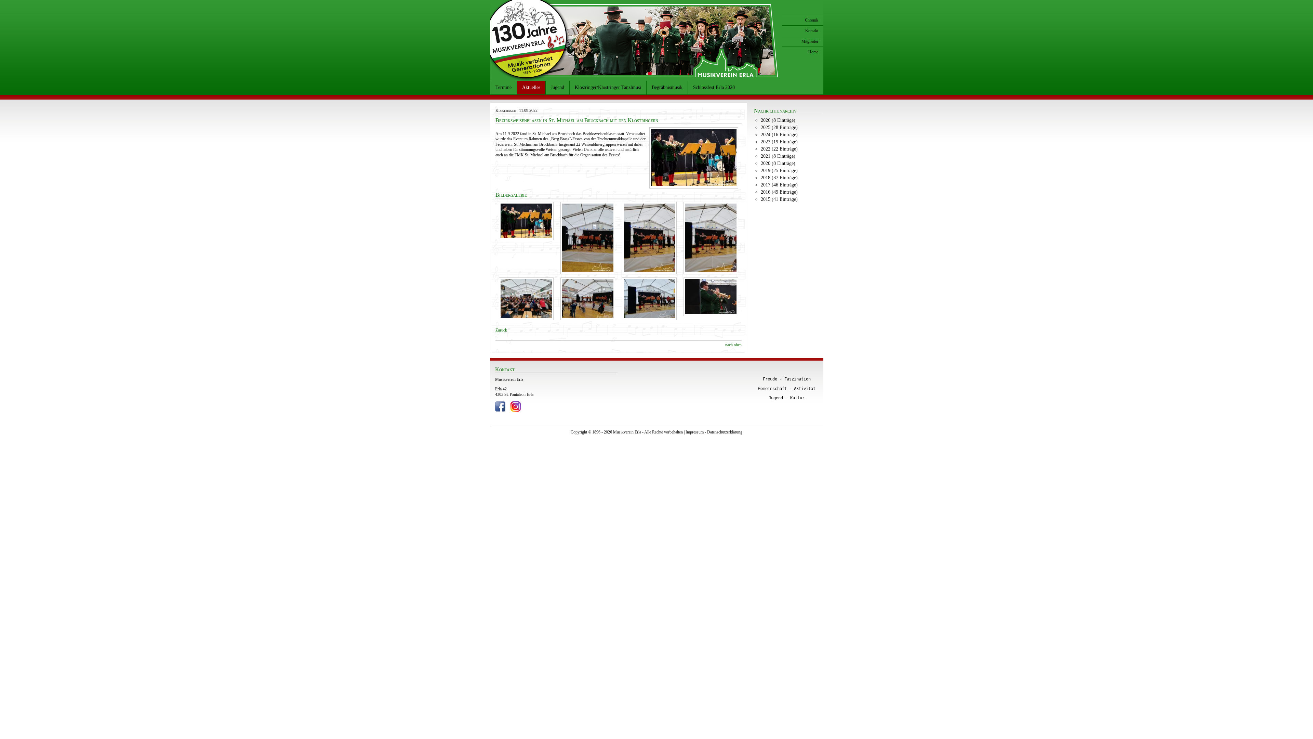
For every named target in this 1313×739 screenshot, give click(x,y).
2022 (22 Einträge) (779, 149)
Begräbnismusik (667, 87)
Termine (503, 87)
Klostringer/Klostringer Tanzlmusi (608, 87)
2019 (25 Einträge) (779, 170)
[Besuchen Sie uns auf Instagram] (515, 410)
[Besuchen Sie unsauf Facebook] (500, 410)
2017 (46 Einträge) (779, 184)
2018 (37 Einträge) (779, 177)
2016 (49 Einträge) (779, 192)
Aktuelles (531, 87)
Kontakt (811, 30)
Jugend (557, 87)
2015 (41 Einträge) (779, 199)
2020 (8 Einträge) (778, 163)
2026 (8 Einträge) (778, 120)
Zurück (501, 330)
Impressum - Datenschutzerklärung (714, 432)
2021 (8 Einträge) (778, 156)
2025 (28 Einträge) (779, 127)
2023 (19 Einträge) (779, 141)
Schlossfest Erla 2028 (714, 87)
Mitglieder (809, 41)
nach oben (733, 344)
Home (813, 52)
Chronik (811, 20)
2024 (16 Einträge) (779, 134)
